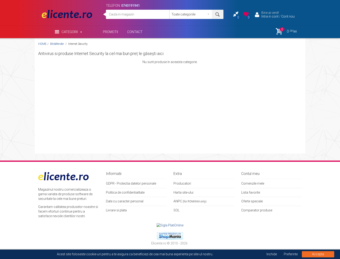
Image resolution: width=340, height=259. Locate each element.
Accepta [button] (318, 254)
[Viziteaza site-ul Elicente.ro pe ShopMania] (170, 235)
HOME (42, 44)
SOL (176, 210)
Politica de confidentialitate (125, 192)
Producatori (182, 183)
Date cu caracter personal (124, 201)
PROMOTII (110, 32)
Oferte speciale (252, 201)
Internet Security (78, 44)
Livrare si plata (116, 210)
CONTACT (134, 32)
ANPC (177, 201)
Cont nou (288, 16)
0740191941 (130, 5)
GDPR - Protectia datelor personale (131, 183)
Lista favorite (250, 192)
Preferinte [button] (291, 254)
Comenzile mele (252, 183)
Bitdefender (57, 44)
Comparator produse (256, 210)
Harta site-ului (183, 192)
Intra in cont (269, 16)
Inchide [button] (271, 254)
